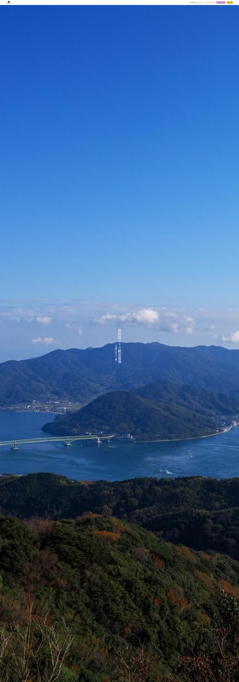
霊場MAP (230, 2)
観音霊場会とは (194, 2)
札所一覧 (208, 2)
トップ (187, 2)
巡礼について (202, 2)
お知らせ (213, 2)
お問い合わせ (221, 2)
